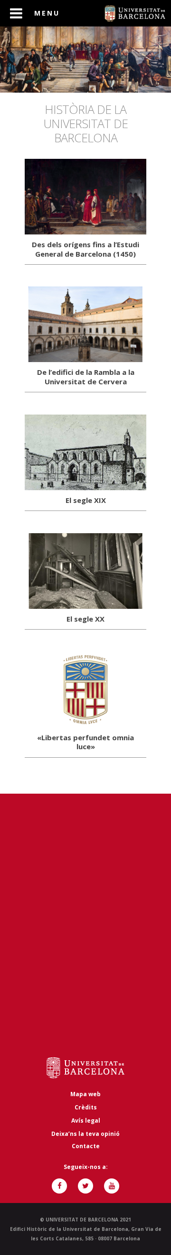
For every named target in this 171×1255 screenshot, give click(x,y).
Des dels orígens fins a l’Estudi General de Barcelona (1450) (85, 249)
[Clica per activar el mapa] (85, 926)
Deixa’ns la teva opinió (85, 1134)
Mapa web (85, 1094)
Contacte (86, 1146)
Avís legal (85, 1121)
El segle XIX (86, 500)
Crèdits (86, 1107)
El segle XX (85, 618)
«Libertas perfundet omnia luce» (85, 742)
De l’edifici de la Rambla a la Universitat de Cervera (85, 376)
